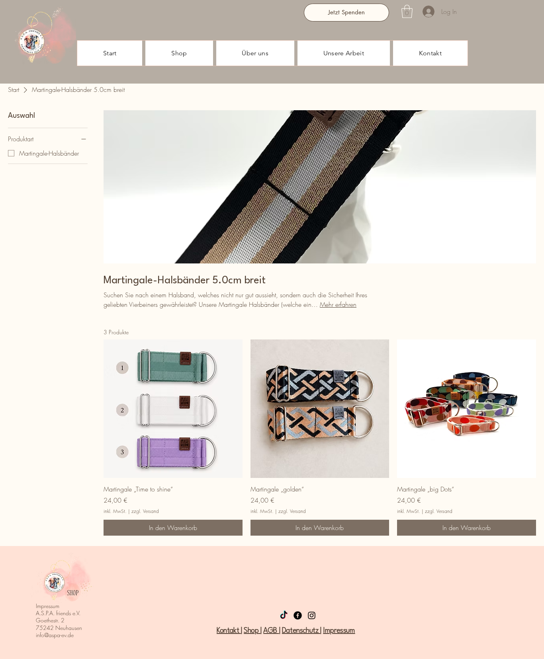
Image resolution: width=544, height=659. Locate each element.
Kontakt (229, 630)
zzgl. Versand (145, 511)
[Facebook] (298, 615)
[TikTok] (284, 615)
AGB (271, 630)
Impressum (339, 630)
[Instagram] (312, 615)
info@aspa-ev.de (55, 635)
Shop (252, 630)
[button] (407, 11)
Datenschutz (301, 630)
